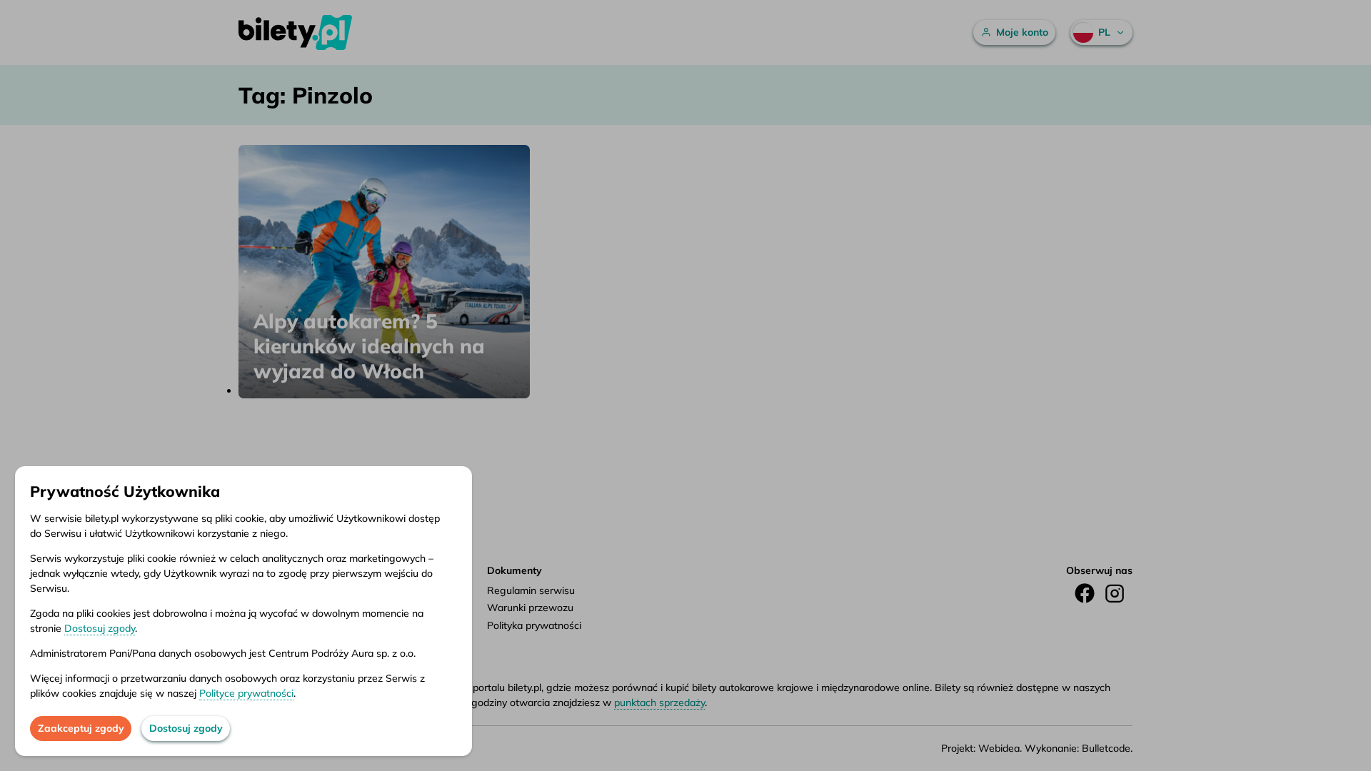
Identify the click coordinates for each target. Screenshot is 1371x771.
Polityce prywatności (246, 693)
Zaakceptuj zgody (81, 728)
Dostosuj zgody (99, 628)
